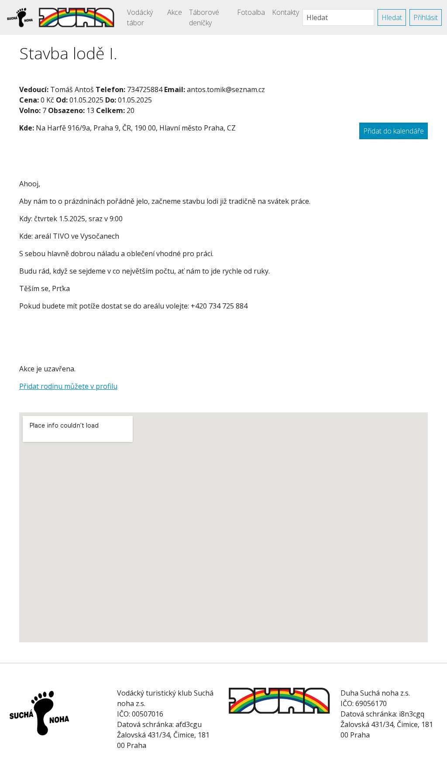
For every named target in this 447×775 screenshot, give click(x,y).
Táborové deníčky (204, 17)
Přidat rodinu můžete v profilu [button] (68, 386)
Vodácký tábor (140, 17)
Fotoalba (251, 12)
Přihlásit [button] (425, 17)
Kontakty (285, 12)
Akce (174, 12)
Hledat (392, 17)
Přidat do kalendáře (393, 131)
